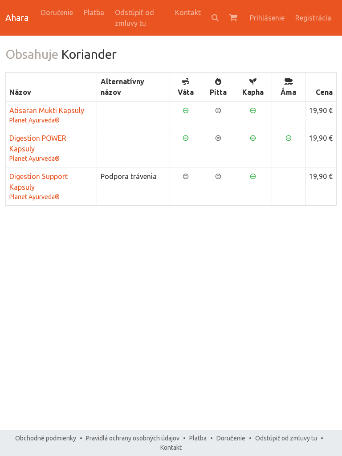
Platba (94, 12)
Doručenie (57, 12)
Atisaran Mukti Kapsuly (46, 115)
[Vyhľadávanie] (215, 18)
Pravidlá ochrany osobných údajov (132, 438)
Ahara (16, 17)
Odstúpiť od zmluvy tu (134, 17)
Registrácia (313, 18)
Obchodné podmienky (45, 438)
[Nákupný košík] (234, 18)
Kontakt (188, 12)
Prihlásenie (267, 18)
